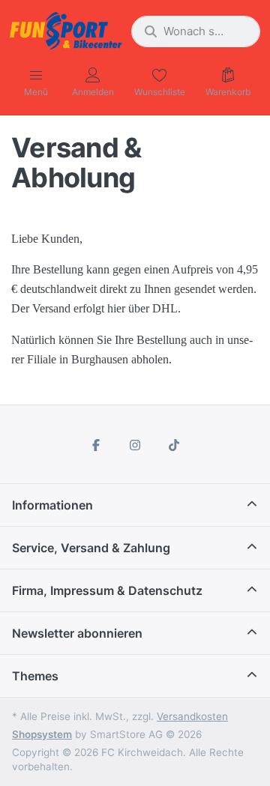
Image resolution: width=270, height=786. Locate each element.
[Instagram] (135, 445)
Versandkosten (192, 716)
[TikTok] (174, 445)
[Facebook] (96, 445)
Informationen (52, 505)
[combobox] (195, 31)
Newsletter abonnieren (77, 633)
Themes (35, 675)
